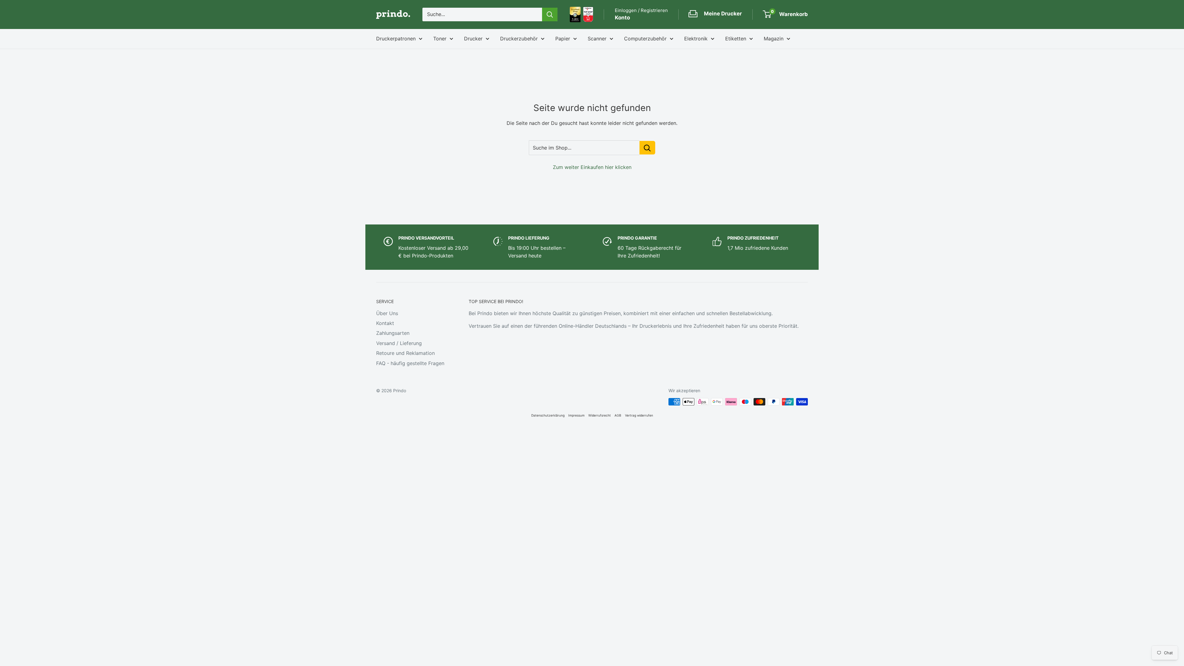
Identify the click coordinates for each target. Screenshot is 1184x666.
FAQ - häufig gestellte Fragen (410, 363)
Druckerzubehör (519, 38)
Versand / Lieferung (399, 343)
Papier (562, 38)
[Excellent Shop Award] (575, 14)
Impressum (576, 415)
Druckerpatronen (396, 38)
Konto (622, 17)
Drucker (473, 38)
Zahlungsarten (392, 333)
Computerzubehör (645, 38)
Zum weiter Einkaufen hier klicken (592, 167)
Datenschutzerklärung (548, 415)
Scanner (597, 38)
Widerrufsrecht (599, 415)
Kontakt (385, 323)
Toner (439, 38)
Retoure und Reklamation (405, 353)
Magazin (773, 38)
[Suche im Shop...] (647, 147)
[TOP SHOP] (588, 14)
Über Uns (387, 313)
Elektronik (696, 38)
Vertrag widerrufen (639, 415)
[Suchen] (549, 14)
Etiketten (735, 38)
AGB (618, 415)
